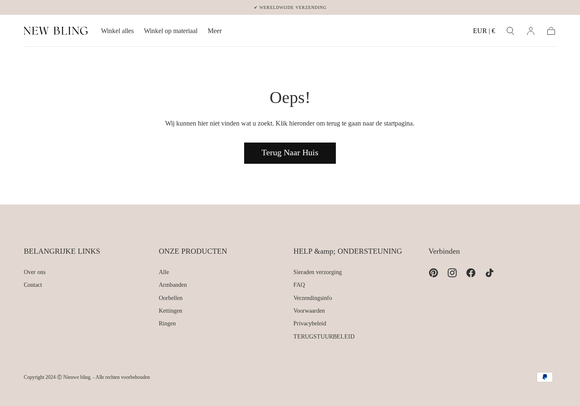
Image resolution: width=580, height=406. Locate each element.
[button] (484, 32)
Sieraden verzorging (317, 272)
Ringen (167, 323)
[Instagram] (452, 272)
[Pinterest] (433, 272)
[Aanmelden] (531, 31)
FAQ (299, 285)
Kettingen (170, 311)
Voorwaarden (309, 311)
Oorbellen (171, 298)
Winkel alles (117, 30)
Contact (33, 285)
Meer (215, 30)
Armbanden (173, 285)
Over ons (34, 272)
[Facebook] (471, 272)
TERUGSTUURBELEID (324, 336)
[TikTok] (489, 272)
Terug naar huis (290, 152)
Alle (164, 272)
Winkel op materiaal (170, 30)
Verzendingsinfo (312, 298)
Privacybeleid (309, 323)
